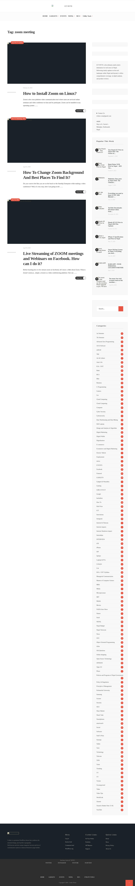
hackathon (100, 498)
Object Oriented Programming (106, 642)
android (99, 350)
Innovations (100, 514)
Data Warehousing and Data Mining (107, 420)
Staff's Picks (100, 735)
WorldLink (100, 797)
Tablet (98, 744)
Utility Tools (87, 16)
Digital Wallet (101, 436)
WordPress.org (69, 848)
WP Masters (88, 845)
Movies (99, 605)
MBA (98, 584)
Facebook (99, 469)
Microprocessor (101, 593)
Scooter (99, 698)
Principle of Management (104, 686)
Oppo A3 (99, 667)
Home (107, 838)
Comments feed (69, 845)
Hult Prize (100, 506)
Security (99, 703)
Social (98, 727)
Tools (98, 764)
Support (87, 849)
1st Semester (100, 333)
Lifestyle (99, 564)
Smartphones (100, 719)
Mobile (99, 601)
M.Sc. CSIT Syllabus (103, 572)
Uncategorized (101, 785)
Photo (98, 671)
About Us (108, 849)
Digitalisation (101, 440)
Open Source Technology (104, 659)
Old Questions (101, 650)
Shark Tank (100, 715)
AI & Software (101, 346)
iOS (98, 543)
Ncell (98, 617)
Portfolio (87, 842)
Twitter (99, 781)
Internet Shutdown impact (104, 531)
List (98, 568)
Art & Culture (101, 358)
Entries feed (68, 842)
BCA (98, 374)
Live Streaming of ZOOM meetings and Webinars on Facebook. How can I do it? (53, 258)
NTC (98, 638)
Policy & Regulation (103, 682)
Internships (100, 535)
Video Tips (100, 793)
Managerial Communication (105, 576)
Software (99, 731)
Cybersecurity (101, 416)
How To (16, 42)
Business (99, 383)
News (98, 634)
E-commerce (100, 444)
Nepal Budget (101, 626)
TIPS (24, 118)
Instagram (99, 519)
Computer (99, 407)
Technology (19, 118)
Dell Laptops (100, 424)
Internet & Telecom (102, 523)
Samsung (99, 694)
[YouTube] (123, 6)
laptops (21, 42)
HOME (45, 16)
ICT (98, 510)
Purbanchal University (103, 690)
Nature (99, 613)
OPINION (100, 663)
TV (98, 773)
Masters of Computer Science (105, 580)
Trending (99, 768)
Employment (100, 457)
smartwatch (100, 723)
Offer (98, 646)
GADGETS (53, 16)
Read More (81, 111)
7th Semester (100, 337)
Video (98, 789)
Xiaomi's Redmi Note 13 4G (105, 805)
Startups (99, 740)
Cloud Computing (102, 399)
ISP (98, 552)
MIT (98, 597)
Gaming (99, 486)
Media (98, 589)
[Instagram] (120, 6)
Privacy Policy (110, 845)
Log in (67, 838)
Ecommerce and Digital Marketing (107, 449)
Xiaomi (99, 801)
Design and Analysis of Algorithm (107, 428)
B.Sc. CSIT (100, 366)
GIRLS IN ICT (101, 490)
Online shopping (101, 654)
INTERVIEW (101, 539)
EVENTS (63, 16)
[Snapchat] (126, 6)
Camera (99, 391)
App (13, 42)
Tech (98, 748)
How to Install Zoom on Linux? (50, 93)
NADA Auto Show (102, 609)
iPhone (99, 547)
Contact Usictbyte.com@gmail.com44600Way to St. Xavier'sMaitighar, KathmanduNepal (104, 121)
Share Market (101, 711)
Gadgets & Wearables (103, 481)
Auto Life (99, 362)
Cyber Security (101, 411)
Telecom (99, 756)
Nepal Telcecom (101, 630)
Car (98, 395)
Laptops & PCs (101, 560)
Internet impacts (101, 527)
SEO (98, 707)
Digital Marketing (102, 432)
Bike (98, 379)
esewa (98, 461)
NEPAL (70, 16)
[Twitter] (117, 6)
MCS (78, 16)
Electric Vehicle (101, 453)
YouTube (99, 810)
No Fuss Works (89, 838)
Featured (99, 473)
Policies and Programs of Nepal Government (110, 675)
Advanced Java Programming (105, 341)
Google (99, 494)
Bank (98, 370)
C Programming (101, 387)
